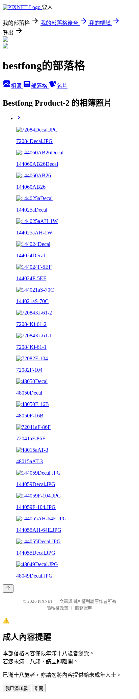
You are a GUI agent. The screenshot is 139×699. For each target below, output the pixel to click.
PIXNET (45, 601)
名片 (62, 86)
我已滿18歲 (16, 688)
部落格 (40, 86)
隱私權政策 (57, 608)
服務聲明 (83, 608)
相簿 (17, 86)
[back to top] (8, 588)
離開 (38, 688)
